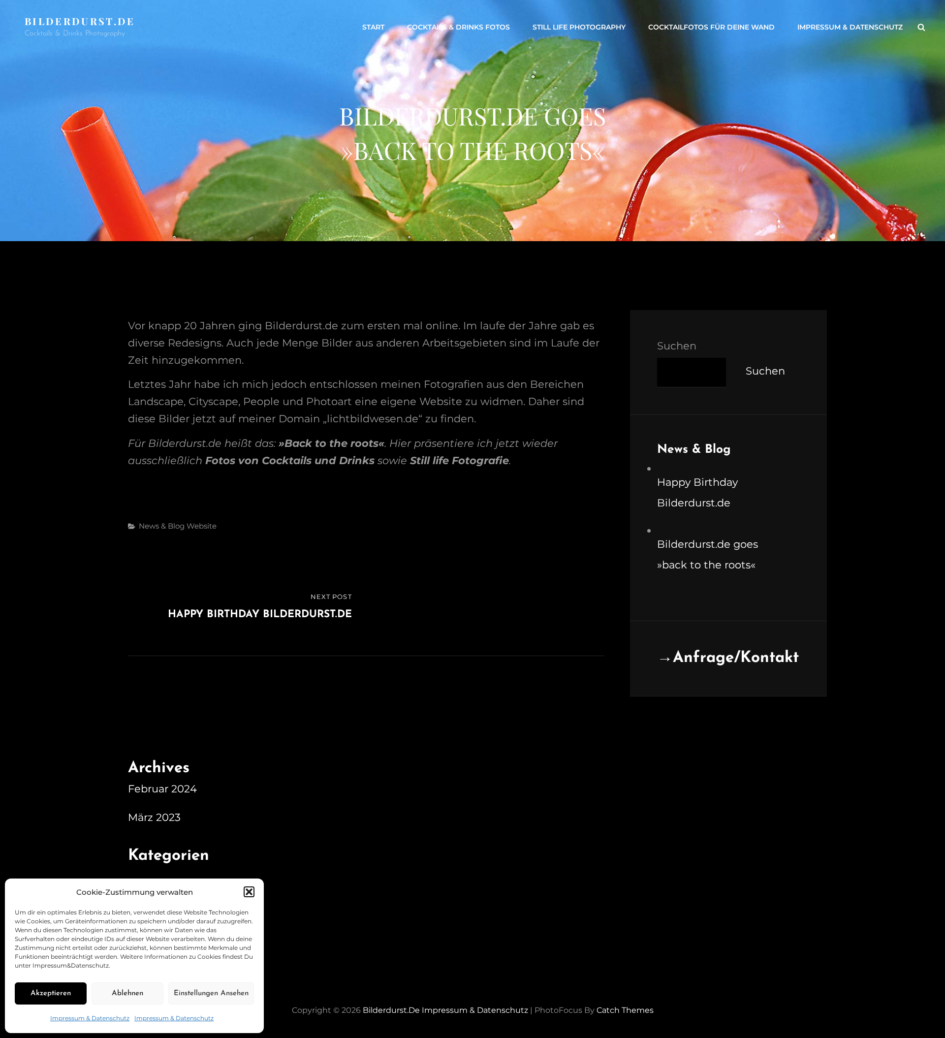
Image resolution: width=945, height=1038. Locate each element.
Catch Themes (625, 1010)
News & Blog (162, 526)
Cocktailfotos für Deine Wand (711, 27)
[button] (249, 892)
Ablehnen (127, 993)
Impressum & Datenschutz (89, 1018)
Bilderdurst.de (80, 21)
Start (373, 27)
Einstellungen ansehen (211, 993)
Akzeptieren (51, 993)
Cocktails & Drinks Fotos (458, 27)
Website (202, 526)
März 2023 (154, 817)
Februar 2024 (162, 789)
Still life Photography (579, 27)
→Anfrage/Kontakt (728, 658)
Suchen (676, 346)
